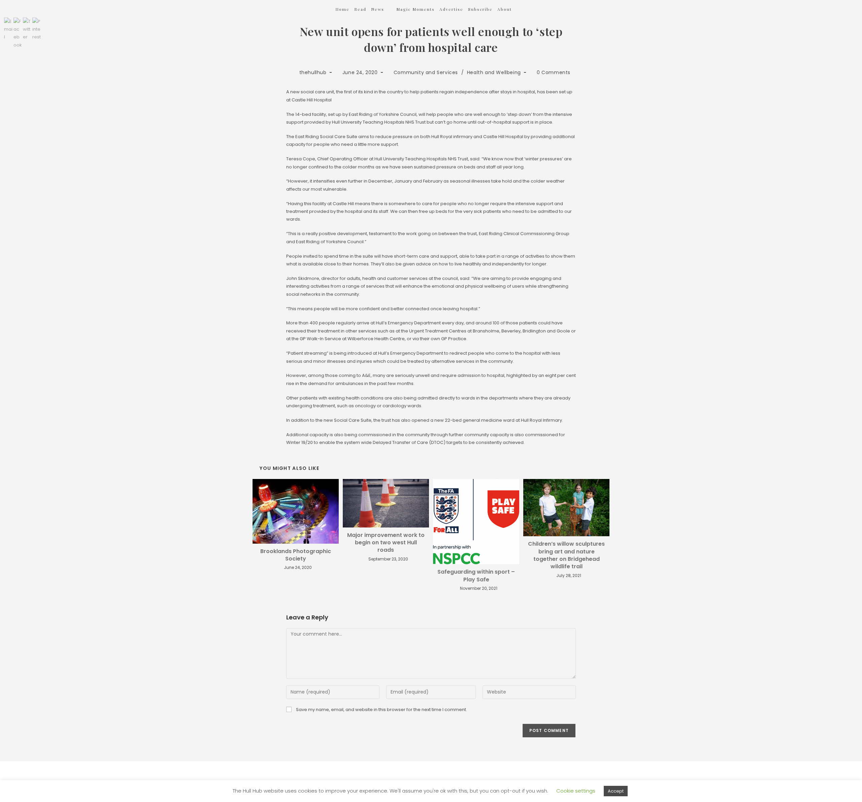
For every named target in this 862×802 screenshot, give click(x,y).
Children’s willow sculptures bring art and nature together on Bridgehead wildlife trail (566, 555)
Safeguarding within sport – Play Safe (476, 575)
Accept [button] (616, 791)
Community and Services (426, 72)
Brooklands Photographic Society (295, 555)
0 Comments (553, 72)
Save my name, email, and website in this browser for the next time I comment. (381, 709)
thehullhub (313, 72)
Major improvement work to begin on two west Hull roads (386, 543)
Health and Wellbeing (494, 72)
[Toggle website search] (525, 9)
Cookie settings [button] (575, 790)
